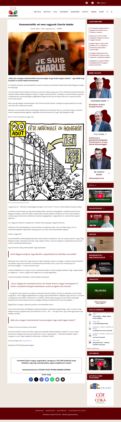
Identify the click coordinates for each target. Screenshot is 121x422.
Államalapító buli (96, 178)
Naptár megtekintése (93, 348)
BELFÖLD (37, 12)
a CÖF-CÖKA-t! (100, 303)
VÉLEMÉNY (64, 12)
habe (37, 29)
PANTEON (92, 234)
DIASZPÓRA (75, 12)
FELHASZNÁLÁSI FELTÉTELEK (77, 410)
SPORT (101, 12)
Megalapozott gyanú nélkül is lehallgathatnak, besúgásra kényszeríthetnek (99, 63)
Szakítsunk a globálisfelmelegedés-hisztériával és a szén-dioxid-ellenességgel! (98, 141)
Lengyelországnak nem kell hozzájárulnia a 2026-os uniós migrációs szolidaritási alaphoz (100, 55)
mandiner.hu (27, 341)
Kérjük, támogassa (100, 302)
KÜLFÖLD (47, 12)
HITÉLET (85, 12)
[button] (107, 12)
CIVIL (55, 12)
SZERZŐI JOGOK (50, 410)
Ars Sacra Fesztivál (99, 337)
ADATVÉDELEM (61, 410)
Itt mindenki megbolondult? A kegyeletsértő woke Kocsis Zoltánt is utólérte (99, 30)
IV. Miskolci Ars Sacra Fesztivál (102, 330)
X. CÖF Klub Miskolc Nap (100, 323)
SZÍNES (93, 12)
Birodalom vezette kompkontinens (97, 105)
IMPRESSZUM (39, 410)
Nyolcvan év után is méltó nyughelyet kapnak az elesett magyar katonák (99, 38)
